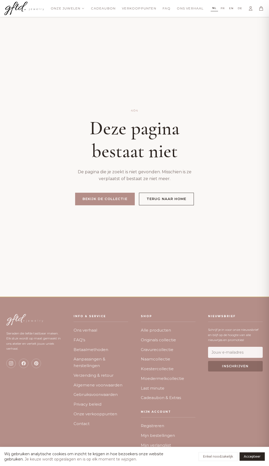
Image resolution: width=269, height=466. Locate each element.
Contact (82, 423)
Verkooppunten (139, 8)
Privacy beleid (87, 404)
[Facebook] (23, 363)
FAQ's (79, 339)
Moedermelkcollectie (162, 378)
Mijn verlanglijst (156, 445)
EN (231, 8)
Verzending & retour (93, 375)
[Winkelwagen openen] (261, 8)
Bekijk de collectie (104, 199)
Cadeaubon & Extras (161, 397)
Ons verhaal (85, 330)
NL (214, 8)
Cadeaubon (103, 8)
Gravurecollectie (157, 349)
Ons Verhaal (190, 8)
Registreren (152, 425)
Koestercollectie (157, 368)
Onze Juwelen (65, 8)
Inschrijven (235, 366)
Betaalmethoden (91, 349)
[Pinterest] (36, 363)
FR (223, 8)
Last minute (152, 388)
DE (240, 8)
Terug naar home (167, 199)
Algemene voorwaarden (98, 385)
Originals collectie (158, 339)
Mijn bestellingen (158, 435)
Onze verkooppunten (95, 413)
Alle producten (156, 330)
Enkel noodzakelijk (218, 456)
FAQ (167, 8)
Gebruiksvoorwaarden (96, 394)
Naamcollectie (155, 359)
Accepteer (252, 456)
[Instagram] (11, 363)
